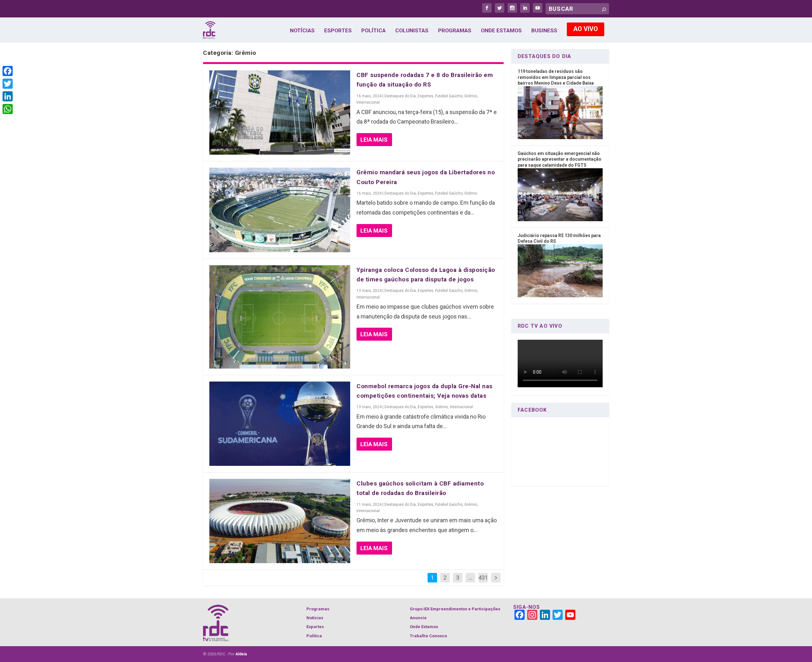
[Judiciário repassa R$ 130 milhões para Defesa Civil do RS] (560, 295)
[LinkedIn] (7, 96)
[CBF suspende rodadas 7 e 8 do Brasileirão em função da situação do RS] (279, 112)
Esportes (338, 31)
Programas (454, 31)
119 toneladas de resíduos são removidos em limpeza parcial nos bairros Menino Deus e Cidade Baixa (556, 77)
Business (544, 31)
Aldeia (241, 654)
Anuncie (418, 617)
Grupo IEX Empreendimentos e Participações (455, 609)
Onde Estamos (501, 31)
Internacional (368, 102)
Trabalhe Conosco (428, 635)
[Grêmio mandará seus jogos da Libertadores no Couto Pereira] (279, 210)
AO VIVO (585, 29)
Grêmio (470, 96)
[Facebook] (7, 71)
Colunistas (412, 31)
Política (373, 31)
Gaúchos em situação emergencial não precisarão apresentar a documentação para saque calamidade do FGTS (559, 159)
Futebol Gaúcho (448, 96)
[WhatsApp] (7, 109)
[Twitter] (7, 83)
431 (483, 577)
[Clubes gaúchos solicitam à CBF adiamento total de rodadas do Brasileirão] (279, 521)
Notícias (302, 31)
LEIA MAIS (374, 139)
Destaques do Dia (400, 96)
